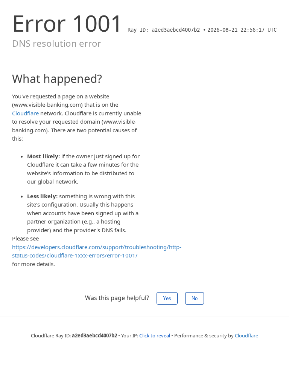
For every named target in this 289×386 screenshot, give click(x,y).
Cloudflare (25, 113)
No (195, 298)
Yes (167, 298)
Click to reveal (154, 335)
